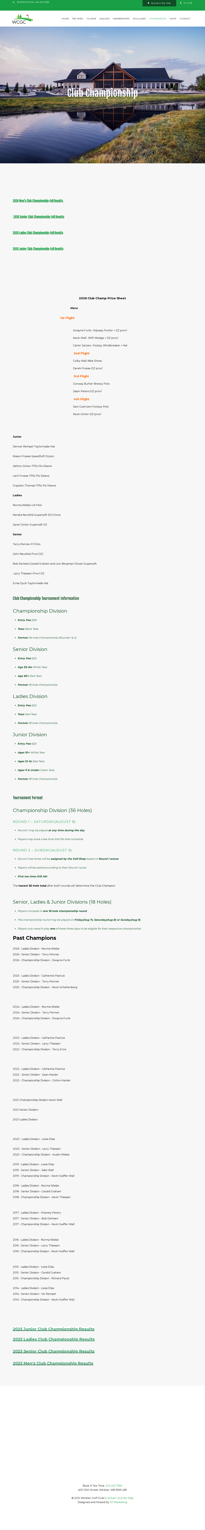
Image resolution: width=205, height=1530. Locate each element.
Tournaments (158, 18)
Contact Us (113, 1498)
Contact (185, 18)
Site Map (127, 1498)
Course (91, 18)
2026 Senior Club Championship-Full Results (38, 217)
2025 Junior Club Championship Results (53, 1329)
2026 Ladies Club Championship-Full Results (38, 233)
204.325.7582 (113, 1485)
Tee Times (77, 18)
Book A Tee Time (161, 3)
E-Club (188, 3)
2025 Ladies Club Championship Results (54, 1339)
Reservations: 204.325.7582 (33, 2)
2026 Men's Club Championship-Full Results (38, 201)
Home (65, 18)
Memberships (121, 18)
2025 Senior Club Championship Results (53, 1351)
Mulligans (139, 18)
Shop (173, 18)
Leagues (104, 18)
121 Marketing (118, 1502)
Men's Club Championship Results (58, 1363)
